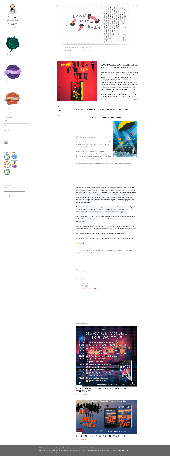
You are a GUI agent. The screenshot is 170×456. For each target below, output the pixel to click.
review (59, 115)
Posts (8, 185)
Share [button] (102, 99)
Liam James (12, 17)
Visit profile (12, 27)
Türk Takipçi (85, 287)
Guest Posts (72, 51)
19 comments (83, 394)
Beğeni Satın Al (86, 285)
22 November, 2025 (95, 281)
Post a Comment (109, 99)
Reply (83, 291)
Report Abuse (8, 196)
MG (58, 113)
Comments (10, 187)
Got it (129, 450)
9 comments (83, 439)
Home (65, 51)
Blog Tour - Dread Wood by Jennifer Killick (101, 436)
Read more (134, 99)
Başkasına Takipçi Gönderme (90, 288)
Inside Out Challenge (86, 51)
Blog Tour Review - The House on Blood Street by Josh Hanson (119, 66)
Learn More (118, 450)
